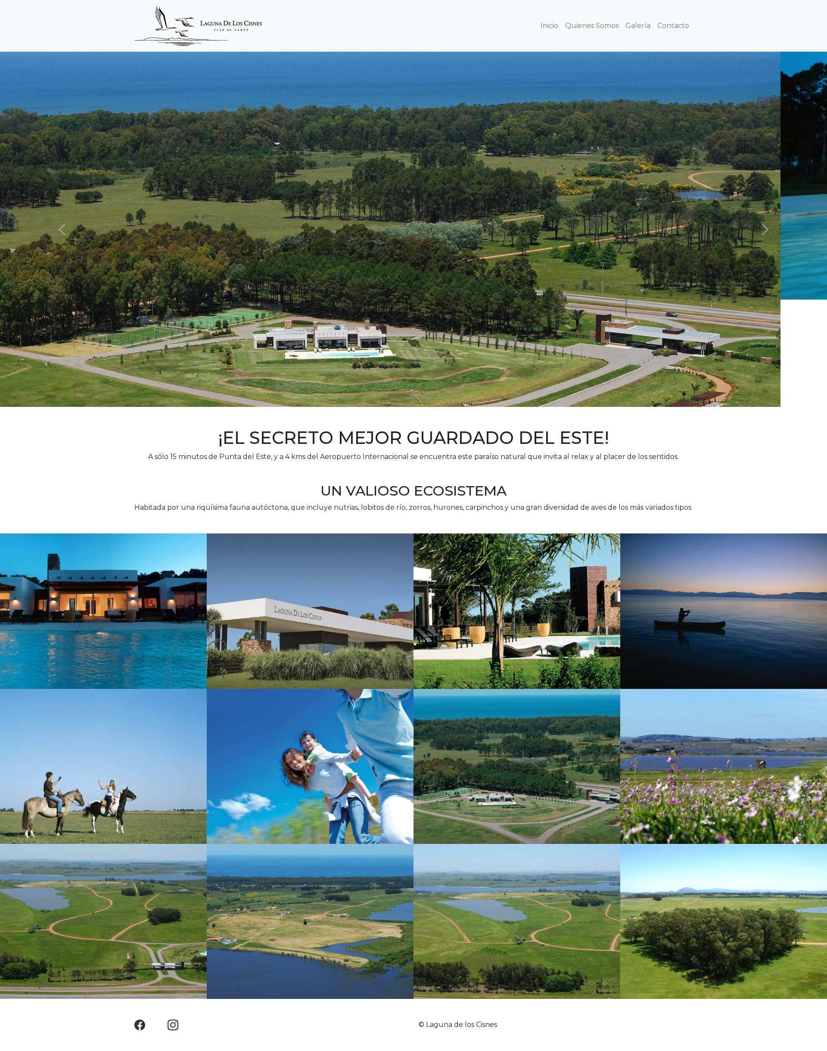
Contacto (673, 26)
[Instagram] (173, 917)
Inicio (549, 26)
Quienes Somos (592, 26)
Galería (637, 26)
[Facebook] (150, 917)
